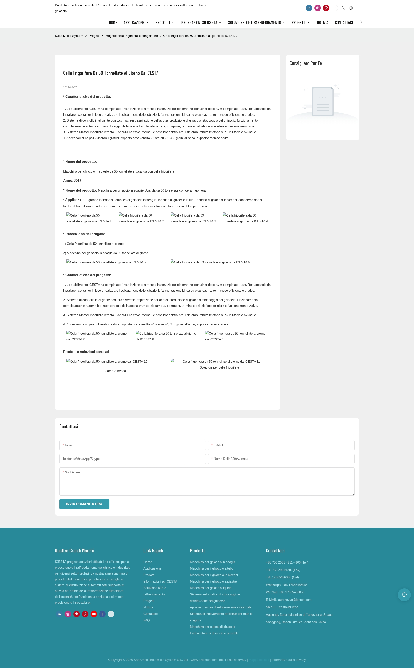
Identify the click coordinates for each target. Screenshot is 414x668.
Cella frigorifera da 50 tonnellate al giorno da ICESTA (200, 36)
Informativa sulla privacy (289, 660)
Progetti (94, 36)
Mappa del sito (259, 660)
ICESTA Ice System (69, 36)
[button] (361, 22)
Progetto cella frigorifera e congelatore (131, 36)
